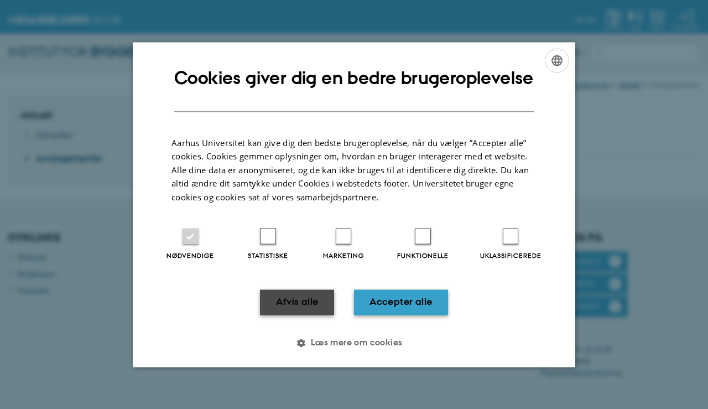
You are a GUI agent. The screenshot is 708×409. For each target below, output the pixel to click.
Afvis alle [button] (297, 302)
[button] (353, 342)
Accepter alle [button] (400, 302)
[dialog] (354, 204)
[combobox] (557, 60)
